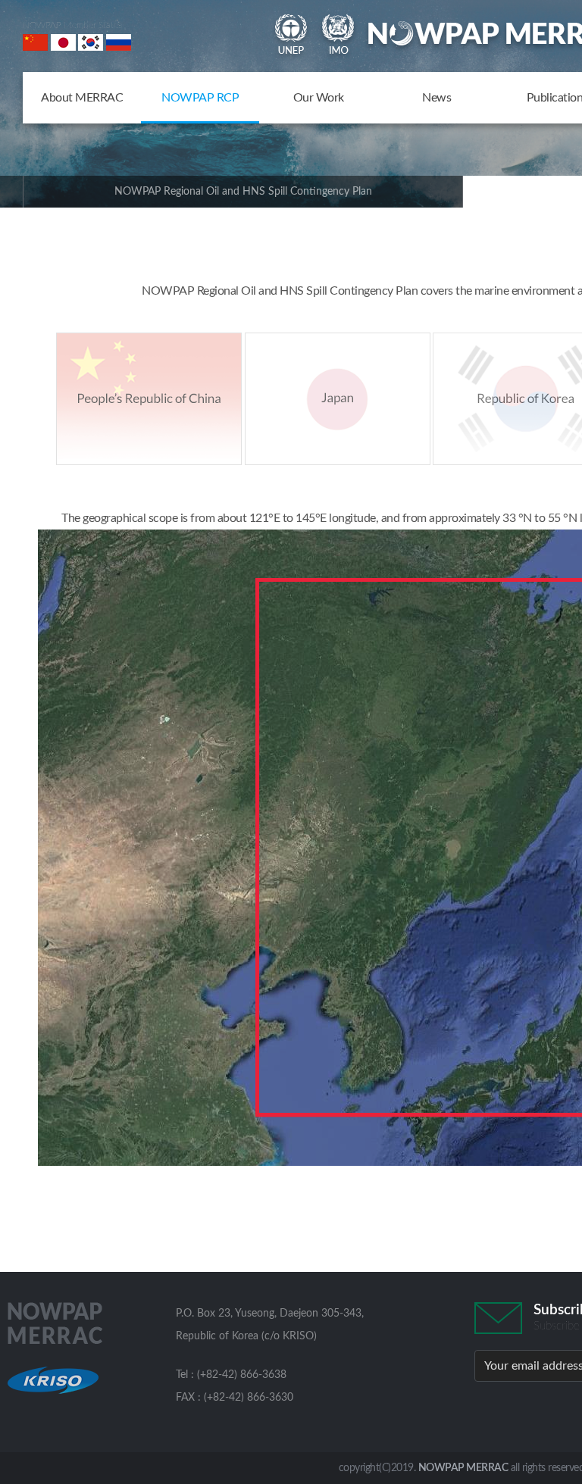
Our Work (318, 98)
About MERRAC (82, 98)
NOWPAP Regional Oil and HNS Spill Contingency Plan (243, 191)
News (436, 98)
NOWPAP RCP (200, 98)
